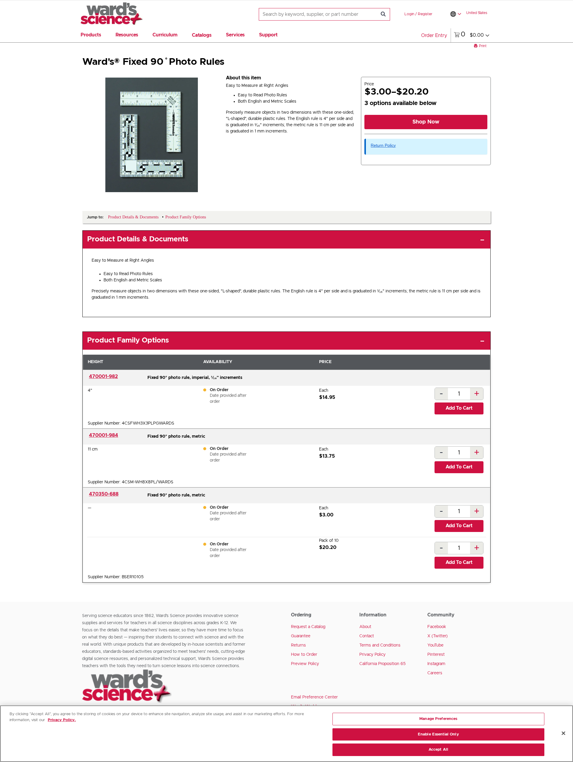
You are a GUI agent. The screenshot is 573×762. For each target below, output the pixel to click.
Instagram (436, 664)
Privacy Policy (372, 655)
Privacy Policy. (62, 720)
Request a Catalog (308, 627)
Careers (434, 673)
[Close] (563, 733)
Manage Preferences (438, 719)
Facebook (436, 627)
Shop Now (425, 122)
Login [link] (409, 14)
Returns (298, 645)
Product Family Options (128, 340)
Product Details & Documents (137, 239)
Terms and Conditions (380, 645)
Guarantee (300, 636)
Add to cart (459, 408)
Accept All (438, 750)
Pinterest (436, 655)
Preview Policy (305, 664)
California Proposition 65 (382, 664)
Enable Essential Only (438, 734)
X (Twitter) (437, 636)
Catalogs (202, 35)
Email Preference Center (314, 697)
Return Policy (383, 145)
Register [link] (425, 14)
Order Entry (434, 35)
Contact (366, 636)
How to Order (304, 655)
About (365, 627)
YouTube (435, 645)
